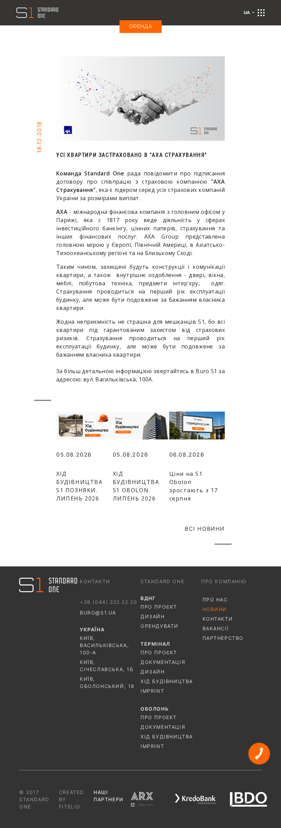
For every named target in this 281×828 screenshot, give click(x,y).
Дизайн (152, 616)
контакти (218, 619)
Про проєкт (158, 607)
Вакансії (216, 628)
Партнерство (223, 638)
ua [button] (247, 12)
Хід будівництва (166, 681)
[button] (261, 12)
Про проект (158, 717)
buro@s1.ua (98, 613)
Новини (215, 609)
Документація (162, 662)
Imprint (152, 691)
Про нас (215, 599)
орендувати (159, 626)
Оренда (140, 26)
